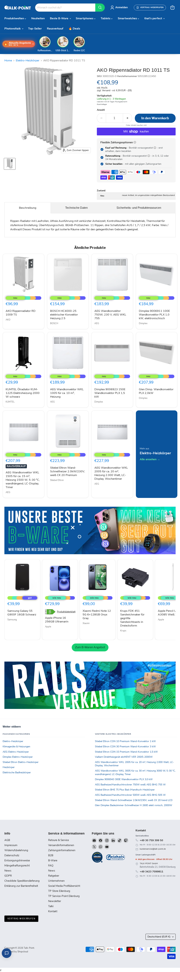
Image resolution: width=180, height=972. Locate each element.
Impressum (10, 845)
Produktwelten (14, 18)
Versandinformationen (61, 845)
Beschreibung (27, 208)
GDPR (8, 875)
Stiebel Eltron (57, 480)
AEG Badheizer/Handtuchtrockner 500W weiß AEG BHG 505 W (130, 795)
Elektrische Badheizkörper (17, 772)
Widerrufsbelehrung (16, 850)
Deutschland (158, 936)
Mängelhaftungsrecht (17, 865)
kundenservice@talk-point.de (153, 849)
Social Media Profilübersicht (64, 886)
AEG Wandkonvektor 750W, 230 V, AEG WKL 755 (110, 314)
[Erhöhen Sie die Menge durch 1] (127, 118)
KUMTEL (10, 401)
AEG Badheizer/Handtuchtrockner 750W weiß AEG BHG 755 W (130, 784)
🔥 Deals (74, 29)
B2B (50, 855)
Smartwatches (128, 18)
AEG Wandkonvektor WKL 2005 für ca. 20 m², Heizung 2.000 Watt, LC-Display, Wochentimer (111, 473)
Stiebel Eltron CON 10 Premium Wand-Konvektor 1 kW (125, 741)
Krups (123, 630)
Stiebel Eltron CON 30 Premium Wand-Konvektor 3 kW (125, 746)
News (7, 870)
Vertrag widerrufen (21, 918)
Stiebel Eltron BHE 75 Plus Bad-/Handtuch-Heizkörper (125, 789)
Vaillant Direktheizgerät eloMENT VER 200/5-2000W (124, 757)
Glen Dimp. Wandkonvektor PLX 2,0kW (156, 391)
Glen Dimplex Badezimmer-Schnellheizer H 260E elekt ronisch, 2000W (133, 805)
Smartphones (85, 18)
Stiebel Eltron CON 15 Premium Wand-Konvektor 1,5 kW (126, 751)
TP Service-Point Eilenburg (64, 896)
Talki (50, 906)
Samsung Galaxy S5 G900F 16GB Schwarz (21, 612)
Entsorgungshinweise (17, 860)
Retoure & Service (58, 840)
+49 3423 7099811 (151, 871)
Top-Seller (35, 29)
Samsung (12, 619)
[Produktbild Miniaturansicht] (9, 163)
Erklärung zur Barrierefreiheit (21, 886)
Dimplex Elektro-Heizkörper (18, 757)
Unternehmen (56, 881)
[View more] (90, 530)
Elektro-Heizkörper (27, 60)
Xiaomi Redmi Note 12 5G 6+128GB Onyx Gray (97, 614)
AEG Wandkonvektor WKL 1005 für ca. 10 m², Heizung (67, 393)
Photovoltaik (12, 29)
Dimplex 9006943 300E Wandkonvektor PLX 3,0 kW (124, 779)
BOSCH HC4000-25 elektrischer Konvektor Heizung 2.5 (64, 314)
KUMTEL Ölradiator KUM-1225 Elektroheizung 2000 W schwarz (23, 393)
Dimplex (143, 323)
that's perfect (153, 18)
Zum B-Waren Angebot (90, 647)
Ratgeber (53, 875)
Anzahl (101, 110)
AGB (7, 840)
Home (8, 60)
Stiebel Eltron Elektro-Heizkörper (20, 762)
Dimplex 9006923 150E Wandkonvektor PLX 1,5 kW (109, 393)
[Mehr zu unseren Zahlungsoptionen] (135, 142)
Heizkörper (9, 767)
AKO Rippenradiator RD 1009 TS (21, 313)
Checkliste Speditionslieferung (22, 881)
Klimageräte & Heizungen (16, 746)
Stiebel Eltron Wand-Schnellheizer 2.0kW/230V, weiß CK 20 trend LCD (133, 800)
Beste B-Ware (59, 18)
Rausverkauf (55, 29)
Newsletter (54, 901)
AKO (8, 319)
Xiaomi (86, 623)
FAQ (50, 865)
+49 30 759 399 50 (151, 840)
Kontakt (52, 911)
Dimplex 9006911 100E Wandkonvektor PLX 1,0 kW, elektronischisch (154, 314)
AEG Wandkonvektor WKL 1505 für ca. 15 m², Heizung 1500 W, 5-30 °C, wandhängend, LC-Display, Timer (23, 480)
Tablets (106, 18)
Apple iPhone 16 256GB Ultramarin (56, 620)
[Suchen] (100, 8)
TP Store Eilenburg (59, 891)
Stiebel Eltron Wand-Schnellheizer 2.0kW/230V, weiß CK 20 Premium (67, 471)
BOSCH (54, 323)
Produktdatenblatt (66, 612)
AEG (96, 323)
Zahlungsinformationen (61, 850)
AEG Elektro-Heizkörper (16, 751)
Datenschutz (11, 855)
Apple (48, 626)
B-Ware (52, 860)
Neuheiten (38, 18)
